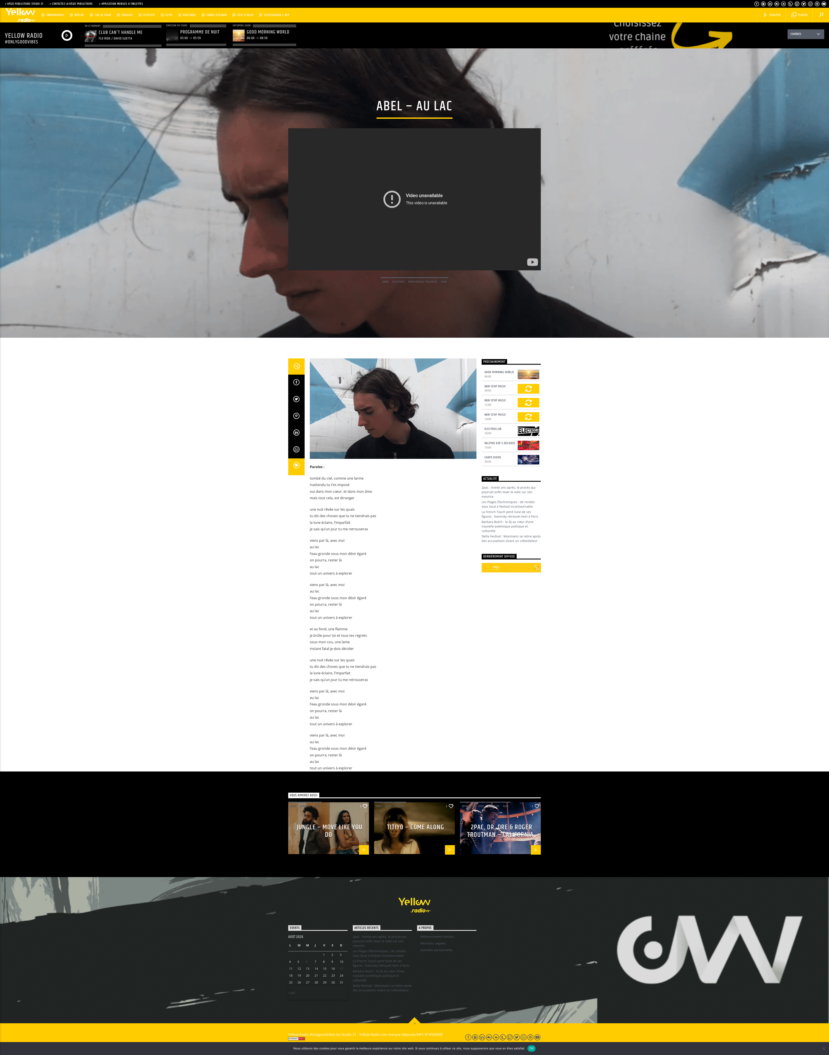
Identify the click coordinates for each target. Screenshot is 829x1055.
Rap (506, 806)
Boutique (189, 15)
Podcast (127, 15)
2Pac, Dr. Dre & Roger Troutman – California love (500, 834)
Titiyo (399, 806)
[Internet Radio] (371, 1038)
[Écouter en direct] (486, 567)
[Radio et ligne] (536, 567)
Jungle (305, 806)
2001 (379, 806)
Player (802, 15)
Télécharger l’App (277, 15)
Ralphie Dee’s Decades (499, 443)
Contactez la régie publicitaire (72, 4)
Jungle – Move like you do (329, 831)
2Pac (465, 806)
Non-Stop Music (495, 386)
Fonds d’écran (216, 15)
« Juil (291, 993)
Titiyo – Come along (415, 827)
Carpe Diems (492, 457)
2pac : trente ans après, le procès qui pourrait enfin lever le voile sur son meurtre (509, 492)
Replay (79, 15)
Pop (444, 282)
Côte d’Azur (245, 15)
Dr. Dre (478, 806)
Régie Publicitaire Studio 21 (25, 4)
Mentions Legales (433, 943)
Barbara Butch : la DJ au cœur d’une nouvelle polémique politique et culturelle (507, 526)
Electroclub (493, 429)
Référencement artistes (437, 937)
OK (532, 1048)
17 (341, 968)
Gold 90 (493, 806)
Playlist (149, 15)
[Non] (823, 1048)
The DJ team (103, 15)
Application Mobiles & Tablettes (122, 4)
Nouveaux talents (422, 282)
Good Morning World (499, 372)
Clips (169, 15)
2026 (293, 806)
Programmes (55, 15)
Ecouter (774, 15)
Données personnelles (436, 950)
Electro (398, 282)
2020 (385, 282)
